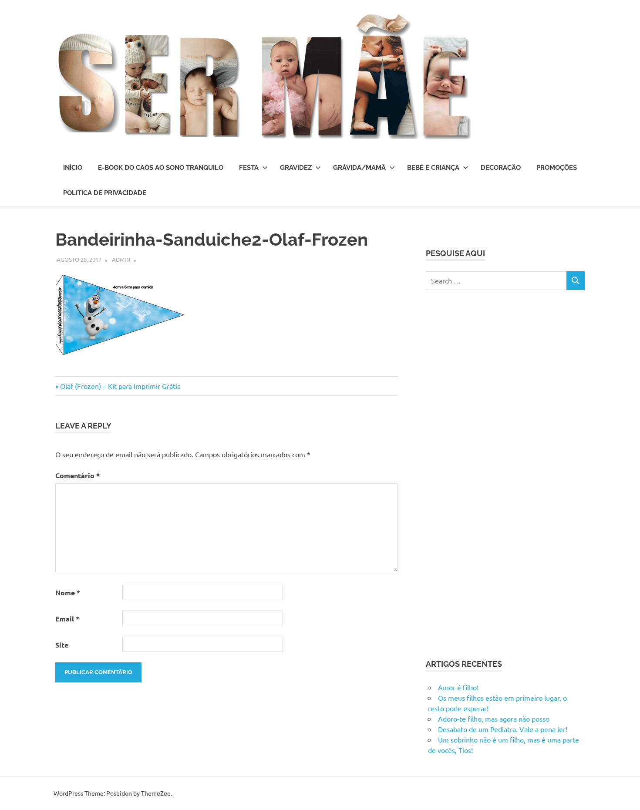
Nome (67, 592)
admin (121, 259)
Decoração (501, 168)
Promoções (556, 168)
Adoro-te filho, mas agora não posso (493, 718)
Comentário (77, 475)
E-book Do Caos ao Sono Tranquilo (160, 168)
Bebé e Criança (433, 168)
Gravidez (296, 168)
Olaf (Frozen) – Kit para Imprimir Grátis (120, 385)
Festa (249, 168)
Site (61, 644)
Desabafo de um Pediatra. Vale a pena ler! (502, 729)
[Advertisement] (491, 473)
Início (72, 168)
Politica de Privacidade (104, 193)
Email (67, 618)
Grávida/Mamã (359, 168)
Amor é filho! (458, 687)
